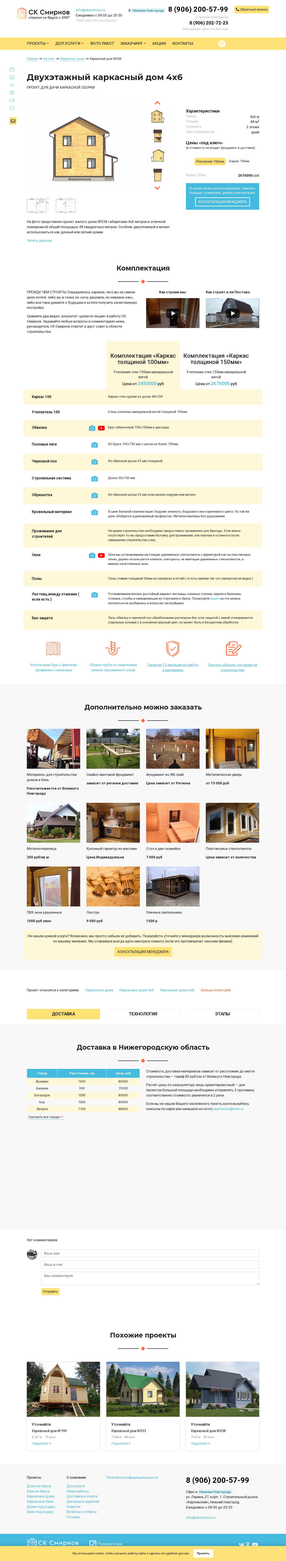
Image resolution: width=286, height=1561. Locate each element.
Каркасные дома (99, 990)
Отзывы (73, 1517)
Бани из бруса (38, 1491)
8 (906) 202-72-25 (208, 23)
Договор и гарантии (83, 1501)
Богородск (42, 1095)
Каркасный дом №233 (128, 1431)
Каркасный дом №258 (208, 1431)
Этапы (222, 1013)
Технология (143, 1013)
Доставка (63, 1013)
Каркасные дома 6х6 (177, 990)
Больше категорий (216, 990)
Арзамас (42, 1081)
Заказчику (132, 43)
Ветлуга (42, 1109)
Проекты (36, 43)
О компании (76, 1477)
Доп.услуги (68, 43)
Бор (42, 1102)
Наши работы (78, 1491)
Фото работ (102, 43)
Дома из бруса (39, 1486)
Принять (203, 1553)
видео (214, 598)
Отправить (50, 1291)
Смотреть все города (44, 1117)
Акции (159, 43)
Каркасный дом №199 (49, 1431)
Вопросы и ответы (82, 1512)
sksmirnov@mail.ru (228, 1109)
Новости (73, 1507)
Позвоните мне (109, 1544)
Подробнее (40, 1443)
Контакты (182, 43)
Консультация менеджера (222, 202)
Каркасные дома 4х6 (137, 990)
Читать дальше (39, 240)
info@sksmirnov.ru (90, 10)
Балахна (42, 1088)
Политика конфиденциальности (132, 1477)
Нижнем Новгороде (148, 10)
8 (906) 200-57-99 (198, 9)
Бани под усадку (40, 1512)
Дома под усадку (41, 1507)
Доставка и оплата (82, 1496)
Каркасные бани (40, 1501)
